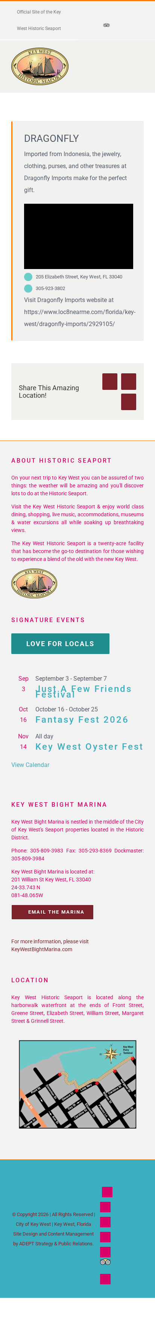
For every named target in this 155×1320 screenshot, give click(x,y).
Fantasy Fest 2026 (82, 719)
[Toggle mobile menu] (141, 59)
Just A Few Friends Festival (83, 692)
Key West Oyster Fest (89, 746)
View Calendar (30, 764)
